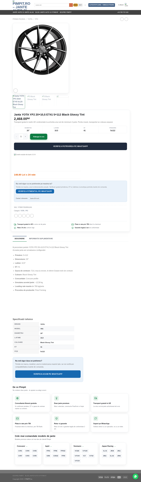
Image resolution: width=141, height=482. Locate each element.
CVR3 (27, 456)
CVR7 (20, 456)
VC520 (77, 451)
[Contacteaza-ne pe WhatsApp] (135, 476)
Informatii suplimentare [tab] (41, 239)
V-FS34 (77, 461)
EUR (80, 5)
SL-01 (105, 451)
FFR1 (48, 451)
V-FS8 (91, 456)
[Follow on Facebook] (101, 12)
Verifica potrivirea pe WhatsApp (70, 146)
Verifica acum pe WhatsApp (47, 374)
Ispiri (48, 446)
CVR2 (35, 451)
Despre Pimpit (65, 12)
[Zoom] (15, 91)
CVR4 (27, 451)
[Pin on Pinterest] (28, 216)
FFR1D (63, 451)
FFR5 (63, 456)
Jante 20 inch (34, 198)
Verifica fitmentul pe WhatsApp (35, 191)
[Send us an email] (109, 12)
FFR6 (55, 451)
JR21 (104, 456)
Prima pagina (19, 19)
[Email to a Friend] (24, 216)
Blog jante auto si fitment (46, 12)
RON (75, 5)
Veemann (78, 446)
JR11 (119, 451)
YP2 (36, 19)
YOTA (30, 19)
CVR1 (20, 451)
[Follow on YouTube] (112, 12)
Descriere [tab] (20, 239)
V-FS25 (85, 451)
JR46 (119, 456)
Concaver (22, 446)
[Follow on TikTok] (107, 12)
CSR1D (55, 456)
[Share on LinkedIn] (32, 216)
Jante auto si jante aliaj (23, 12)
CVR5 (35, 456)
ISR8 (48, 456)
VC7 (84, 456)
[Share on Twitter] (20, 216)
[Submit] (71, 5)
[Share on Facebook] (16, 216)
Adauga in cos (38, 137)
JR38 (112, 451)
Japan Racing (109, 446)
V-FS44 (77, 456)
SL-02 (112, 456)
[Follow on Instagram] (104, 12)
